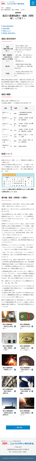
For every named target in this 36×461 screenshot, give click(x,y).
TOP (2, 8)
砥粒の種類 (6, 28)
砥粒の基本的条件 (8, 26)
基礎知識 (8, 8)
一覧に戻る (19, 427)
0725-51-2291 (17, 452)
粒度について (7, 31)
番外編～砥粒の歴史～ (9, 33)
